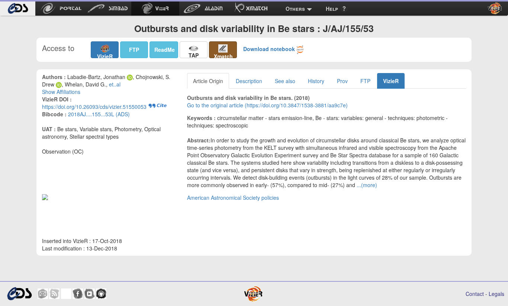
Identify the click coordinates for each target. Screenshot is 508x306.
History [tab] (316, 81)
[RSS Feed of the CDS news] (54, 293)
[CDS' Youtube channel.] (89, 293)
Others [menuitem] (295, 8)
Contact (475, 293)
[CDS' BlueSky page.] (66, 293)
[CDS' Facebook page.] (78, 293)
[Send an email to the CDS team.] (43, 293)
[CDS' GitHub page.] (101, 293)
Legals (496, 293)
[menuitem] (17, 8)
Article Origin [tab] (208, 81)
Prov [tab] (342, 81)
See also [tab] (285, 81)
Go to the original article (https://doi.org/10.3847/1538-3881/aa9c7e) (267, 105)
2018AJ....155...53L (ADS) (99, 114)
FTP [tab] (365, 81)
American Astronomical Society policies (233, 197)
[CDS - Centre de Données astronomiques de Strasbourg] (19, 294)
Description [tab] (249, 81)
